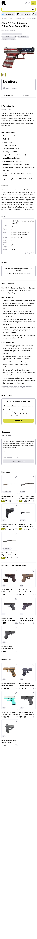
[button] (26, 3)
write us (29, 273)
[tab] (8, 95)
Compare (14, 88)
